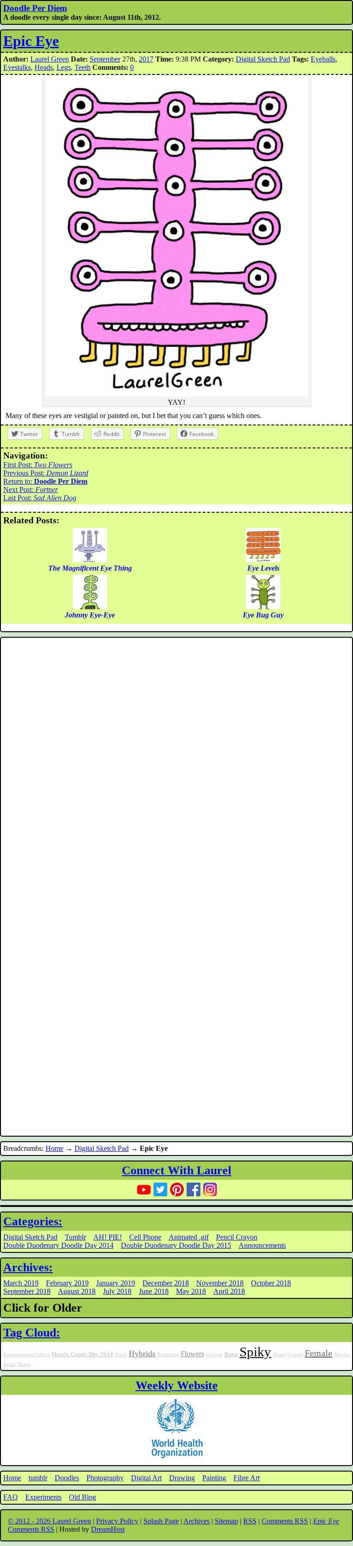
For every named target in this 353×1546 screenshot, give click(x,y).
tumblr (37, 1478)
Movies (342, 1354)
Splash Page (161, 1521)
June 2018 (154, 1291)
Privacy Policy (117, 1521)
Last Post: (39, 498)
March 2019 (21, 1283)
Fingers (295, 1354)
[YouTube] (144, 1189)
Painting (214, 1478)
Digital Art (146, 1478)
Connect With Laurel (176, 1170)
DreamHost (108, 1529)
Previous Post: (45, 473)
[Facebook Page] (193, 1189)
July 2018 (117, 1291)
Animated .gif (189, 1237)
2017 (146, 59)
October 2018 (271, 1283)
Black (121, 1354)
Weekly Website (177, 1385)
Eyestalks (17, 67)
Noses (279, 1354)
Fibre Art (246, 1478)
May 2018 (191, 1291)
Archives (196, 1521)
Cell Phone (145, 1237)
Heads (43, 67)
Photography (105, 1478)
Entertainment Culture (26, 1354)
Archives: (28, 1267)
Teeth (82, 67)
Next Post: (30, 489)
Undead (214, 1354)
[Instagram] (210, 1189)
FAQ (10, 1497)
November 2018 (220, 1283)
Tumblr (75, 1237)
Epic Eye (31, 41)
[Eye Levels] (263, 560)
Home (54, 1148)
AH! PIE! (107, 1237)
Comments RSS (285, 1521)
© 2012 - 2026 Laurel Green (49, 1521)
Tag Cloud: (31, 1332)
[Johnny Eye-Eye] (90, 607)
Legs (64, 67)
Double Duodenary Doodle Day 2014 (58, 1245)
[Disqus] (176, 763)
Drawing (182, 1478)
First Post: (37, 465)
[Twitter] (160, 1189)
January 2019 (115, 1283)
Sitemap (226, 1521)
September (105, 59)
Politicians (168, 1354)
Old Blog (82, 1497)
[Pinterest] (177, 1189)
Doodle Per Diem (35, 8)
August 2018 (77, 1291)
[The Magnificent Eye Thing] (90, 560)
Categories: (33, 1221)
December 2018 (165, 1283)
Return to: (45, 481)
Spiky (255, 1351)
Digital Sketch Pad (263, 59)
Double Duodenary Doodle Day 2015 (176, 1245)
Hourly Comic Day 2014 (82, 1354)
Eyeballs (323, 59)
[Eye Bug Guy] (263, 607)
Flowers (192, 1354)
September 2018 (27, 1291)
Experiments (43, 1497)
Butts (231, 1354)
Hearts (24, 1364)
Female (318, 1353)
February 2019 (67, 1283)
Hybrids (142, 1353)
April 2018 (229, 1291)
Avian (9, 1364)
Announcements (262, 1245)
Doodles (67, 1478)
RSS (249, 1521)
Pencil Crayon (236, 1237)
